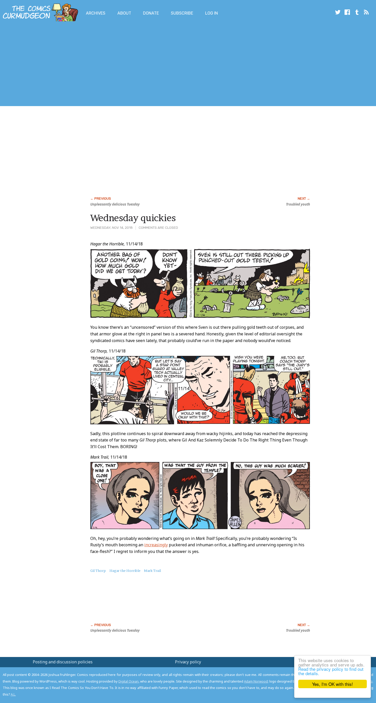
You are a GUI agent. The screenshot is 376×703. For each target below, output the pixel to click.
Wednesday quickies (133, 217)
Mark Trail (152, 571)
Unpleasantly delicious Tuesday (115, 204)
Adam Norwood (256, 681)
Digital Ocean (128, 681)
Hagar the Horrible (124, 571)
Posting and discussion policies (63, 662)
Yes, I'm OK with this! (332, 684)
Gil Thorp (98, 571)
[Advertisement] (93, 64)
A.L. (13, 694)
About (124, 13)
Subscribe (182, 13)
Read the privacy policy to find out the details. (330, 671)
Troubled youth (298, 204)
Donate (151, 13)
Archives (95, 13)
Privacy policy (188, 662)
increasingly (156, 545)
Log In (211, 13)
